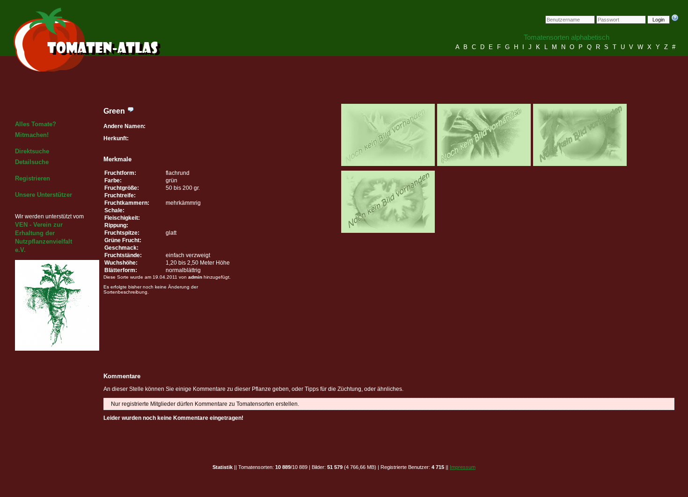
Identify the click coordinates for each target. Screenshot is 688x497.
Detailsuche (32, 162)
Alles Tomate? (35, 124)
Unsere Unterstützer (43, 194)
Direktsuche (32, 151)
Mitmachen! (32, 134)
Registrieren (32, 178)
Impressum (463, 467)
